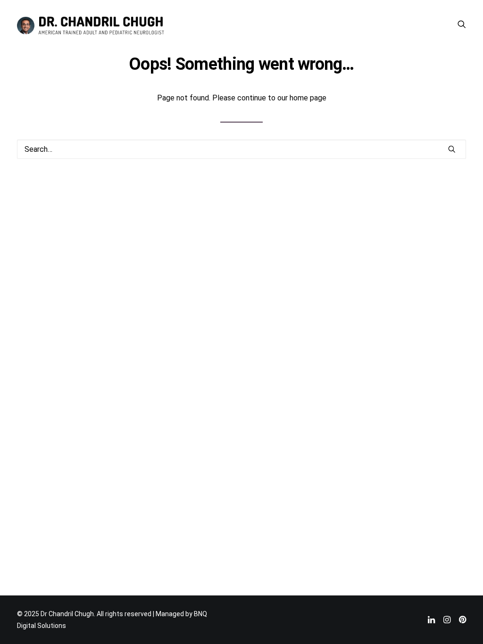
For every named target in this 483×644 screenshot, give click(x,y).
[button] (462, 24)
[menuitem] (462, 24)
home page (308, 97)
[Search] (241, 149)
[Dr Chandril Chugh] (90, 24)
